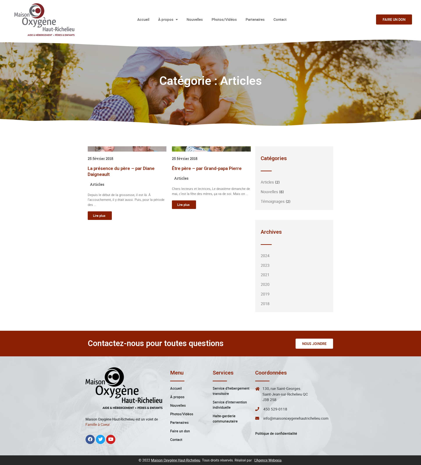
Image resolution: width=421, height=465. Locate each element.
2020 (265, 284)
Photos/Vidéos (224, 19)
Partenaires (255, 19)
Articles (97, 184)
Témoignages (273, 201)
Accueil (143, 19)
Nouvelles (195, 19)
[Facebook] (90, 439)
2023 (265, 265)
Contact (280, 19)
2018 (265, 303)
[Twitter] (100, 439)
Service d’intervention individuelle (230, 405)
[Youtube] (110, 439)
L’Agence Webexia (268, 460)
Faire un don (180, 431)
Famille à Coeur (98, 424)
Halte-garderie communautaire (225, 419)
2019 (265, 294)
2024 (265, 255)
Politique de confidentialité (276, 433)
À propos (165, 19)
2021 (265, 274)
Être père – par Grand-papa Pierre (207, 168)
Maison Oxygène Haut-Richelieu (175, 460)
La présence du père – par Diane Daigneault (121, 171)
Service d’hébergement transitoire (231, 391)
